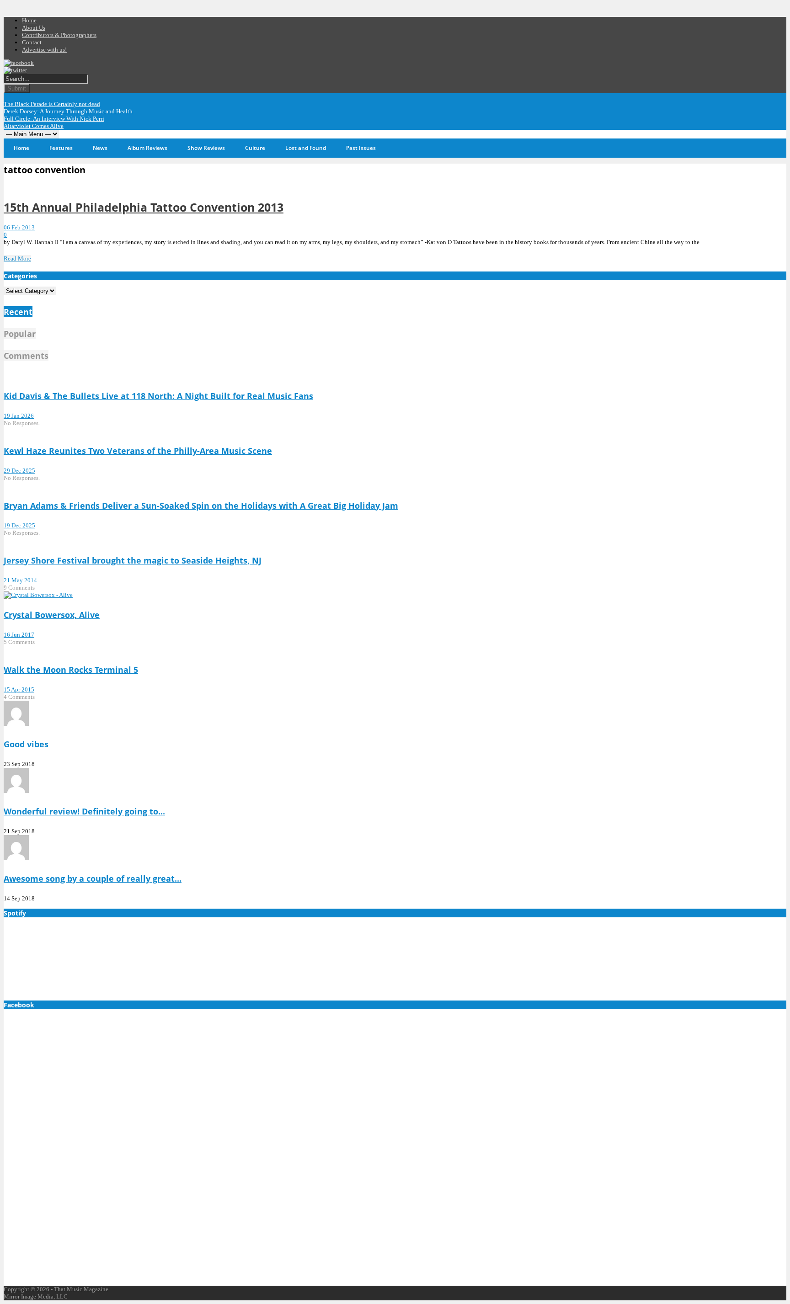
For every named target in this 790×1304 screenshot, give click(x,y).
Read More (17, 258)
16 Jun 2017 (19, 634)
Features (61, 148)
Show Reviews (206, 148)
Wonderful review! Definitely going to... (84, 811)
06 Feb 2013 (19, 227)
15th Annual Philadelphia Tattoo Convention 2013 (143, 207)
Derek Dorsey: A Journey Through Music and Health (68, 111)
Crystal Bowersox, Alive (52, 614)
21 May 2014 (20, 580)
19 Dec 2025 (19, 525)
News (100, 148)
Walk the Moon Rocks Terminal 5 (71, 669)
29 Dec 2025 (19, 470)
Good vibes (26, 744)
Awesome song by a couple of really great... (92, 878)
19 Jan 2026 (19, 415)
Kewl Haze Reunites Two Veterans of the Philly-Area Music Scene (138, 450)
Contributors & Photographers (59, 35)
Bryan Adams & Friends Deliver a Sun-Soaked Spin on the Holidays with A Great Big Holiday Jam (201, 505)
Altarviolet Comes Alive (34, 125)
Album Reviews (147, 148)
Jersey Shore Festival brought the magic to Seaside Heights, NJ (133, 560)
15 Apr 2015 (19, 689)
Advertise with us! (44, 49)
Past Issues (361, 148)
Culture (255, 148)
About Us (33, 27)
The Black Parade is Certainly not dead (52, 104)
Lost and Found (305, 148)
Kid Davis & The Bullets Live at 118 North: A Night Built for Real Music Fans (158, 395)
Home (29, 20)
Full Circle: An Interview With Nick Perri (54, 118)
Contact (32, 42)
